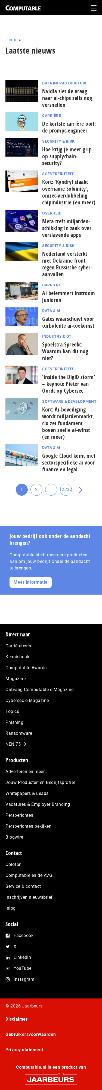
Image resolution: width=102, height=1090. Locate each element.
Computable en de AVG (28, 875)
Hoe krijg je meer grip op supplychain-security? (67, 156)
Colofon (13, 864)
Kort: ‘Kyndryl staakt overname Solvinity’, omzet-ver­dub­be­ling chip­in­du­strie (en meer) (69, 192)
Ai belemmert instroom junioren (68, 296)
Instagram (24, 979)
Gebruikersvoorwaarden (30, 1034)
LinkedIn (22, 957)
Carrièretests (18, 645)
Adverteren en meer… (26, 771)
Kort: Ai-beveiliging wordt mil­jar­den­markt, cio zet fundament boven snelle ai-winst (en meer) (68, 423)
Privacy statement (24, 1049)
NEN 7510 (15, 744)
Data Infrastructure (65, 83)
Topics (12, 711)
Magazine (15, 678)
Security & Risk (58, 141)
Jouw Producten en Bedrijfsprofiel (40, 782)
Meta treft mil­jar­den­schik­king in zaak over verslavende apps (66, 228)
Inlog (10, 908)
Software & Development (69, 401)
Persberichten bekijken (28, 826)
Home (11, 39)
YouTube (23, 968)
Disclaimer (16, 1019)
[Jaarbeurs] (51, 1077)
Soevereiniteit (58, 174)
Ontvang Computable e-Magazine (39, 689)
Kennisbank (17, 656)
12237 (66, 491)
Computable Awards (26, 667)
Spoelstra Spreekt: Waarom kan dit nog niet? (65, 351)
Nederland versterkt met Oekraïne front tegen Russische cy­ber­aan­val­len (67, 264)
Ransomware (18, 733)
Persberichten (19, 815)
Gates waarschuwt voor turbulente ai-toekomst (68, 322)
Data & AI (51, 311)
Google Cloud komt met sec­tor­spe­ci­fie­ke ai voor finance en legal (68, 462)
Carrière (51, 115)
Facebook (23, 935)
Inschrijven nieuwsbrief (29, 897)
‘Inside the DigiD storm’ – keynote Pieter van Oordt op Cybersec (68, 383)
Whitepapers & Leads (27, 793)
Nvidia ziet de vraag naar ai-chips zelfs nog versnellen (67, 97)
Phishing (14, 722)
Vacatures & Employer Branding (37, 804)
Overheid (51, 213)
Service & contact (23, 886)
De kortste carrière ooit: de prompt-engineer (69, 127)
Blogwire (14, 837)
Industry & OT (57, 336)
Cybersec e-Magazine (27, 700)
